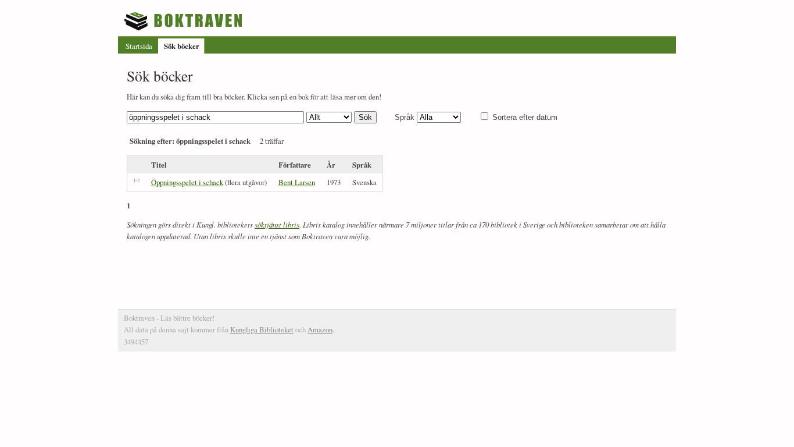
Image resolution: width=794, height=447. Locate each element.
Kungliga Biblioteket (262, 329)
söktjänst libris (277, 224)
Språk (404, 117)
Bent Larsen (296, 182)
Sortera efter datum (524, 117)
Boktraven (184, 21)
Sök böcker (181, 46)
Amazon (319, 329)
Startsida (139, 46)
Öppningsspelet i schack (187, 182)
